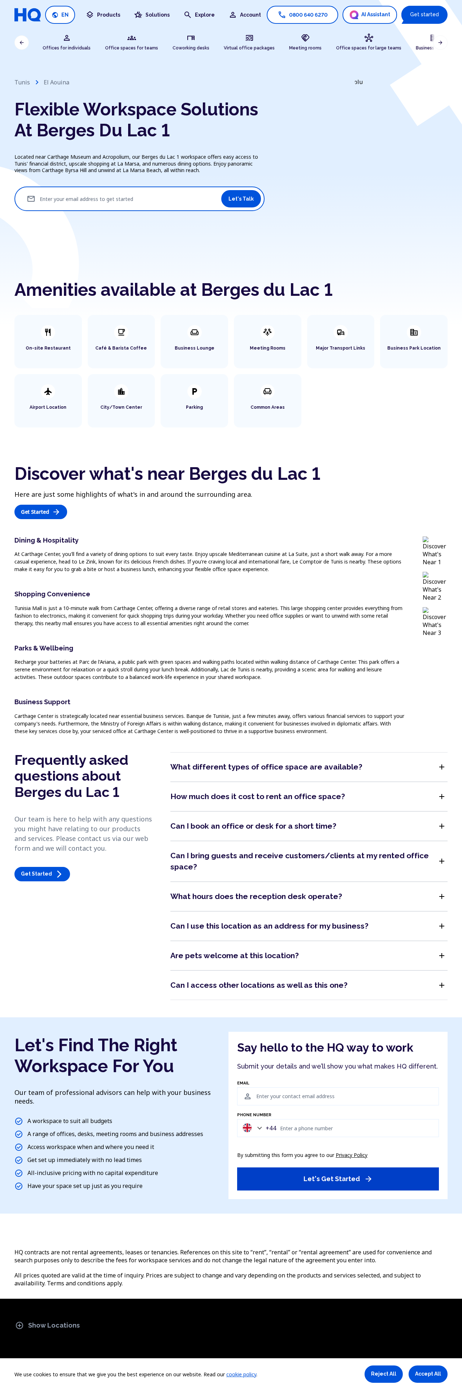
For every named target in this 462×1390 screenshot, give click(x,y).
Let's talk (241, 199)
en (60, 15)
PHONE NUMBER (254, 1115)
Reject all (383, 1374)
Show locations (47, 1325)
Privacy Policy (351, 1155)
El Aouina (56, 82)
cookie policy (241, 1374)
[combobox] (258, 1128)
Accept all (428, 1374)
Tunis (22, 82)
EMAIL (243, 1083)
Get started (424, 14)
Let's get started (338, 1179)
